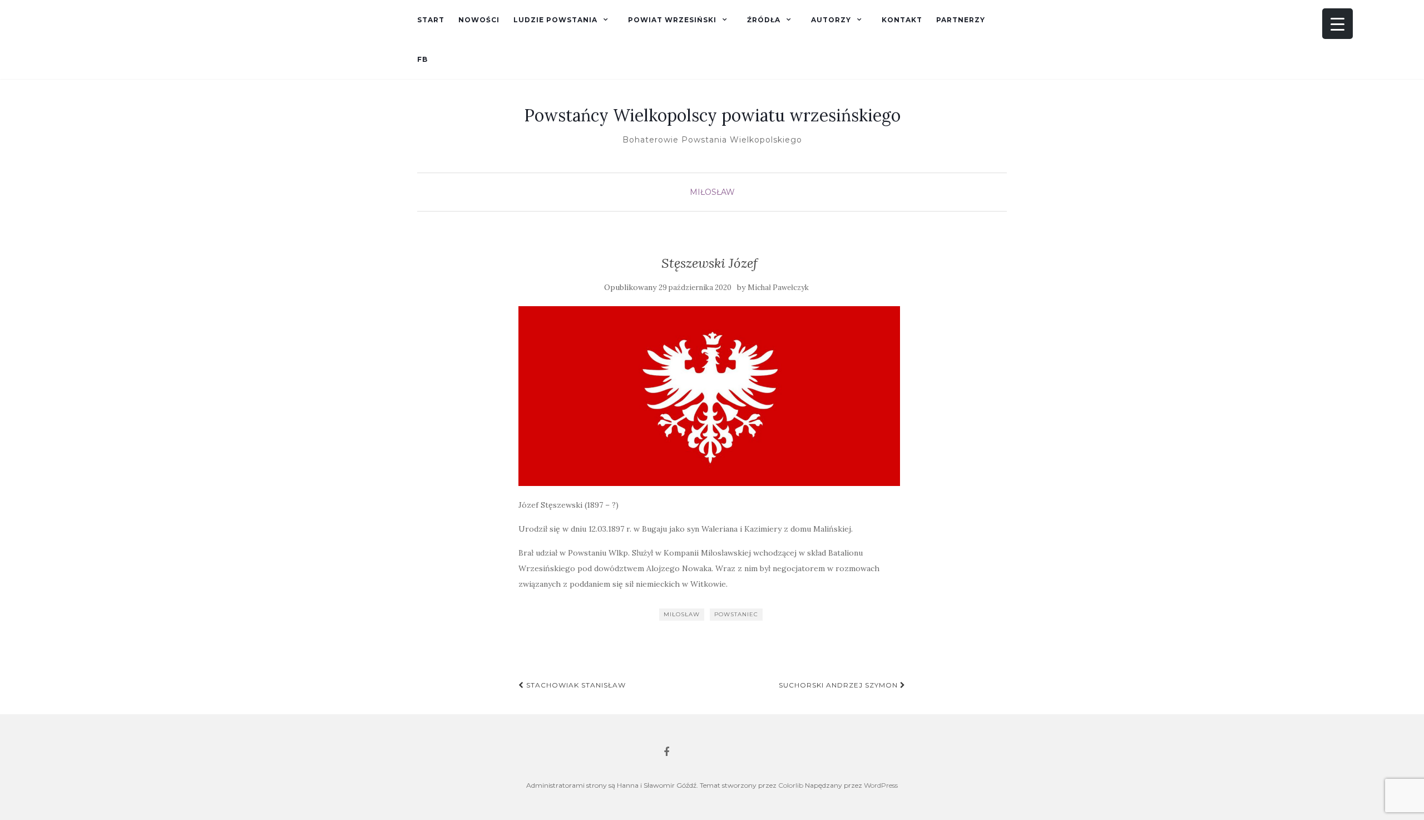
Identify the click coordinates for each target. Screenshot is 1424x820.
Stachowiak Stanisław (575, 685)
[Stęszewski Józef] (709, 396)
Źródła (763, 20)
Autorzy (831, 20)
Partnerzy (960, 20)
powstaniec (736, 614)
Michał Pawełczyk (778, 287)
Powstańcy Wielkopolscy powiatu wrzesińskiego (712, 115)
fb (422, 59)
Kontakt (902, 20)
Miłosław (712, 192)
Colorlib (790, 785)
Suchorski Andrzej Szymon (839, 685)
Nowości (479, 20)
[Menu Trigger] (1337, 23)
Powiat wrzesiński (672, 20)
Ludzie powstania (555, 20)
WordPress (881, 785)
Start (430, 20)
